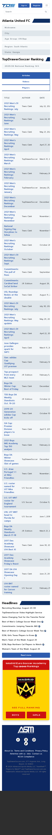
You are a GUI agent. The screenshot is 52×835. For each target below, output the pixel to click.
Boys (15, 715)
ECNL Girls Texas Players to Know (18, 635)
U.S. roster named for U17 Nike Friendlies (9, 488)
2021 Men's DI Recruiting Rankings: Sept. (11, 259)
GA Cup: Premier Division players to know (9, 429)
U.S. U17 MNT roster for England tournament (10, 502)
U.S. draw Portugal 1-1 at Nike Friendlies (10, 473)
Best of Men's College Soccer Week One (21, 621)
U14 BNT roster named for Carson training (11, 588)
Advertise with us (17, 753)
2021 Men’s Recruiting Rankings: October (9, 245)
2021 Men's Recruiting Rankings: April (10, 145)
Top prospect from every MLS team (11, 374)
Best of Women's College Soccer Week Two (22, 630)
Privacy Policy (41, 750)
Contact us (37, 753)
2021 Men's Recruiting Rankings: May (11, 131)
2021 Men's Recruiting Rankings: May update (11, 319)
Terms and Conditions (24, 750)
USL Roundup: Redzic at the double (11, 294)
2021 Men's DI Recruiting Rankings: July (11, 106)
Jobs (29, 753)
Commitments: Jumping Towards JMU (20, 626)
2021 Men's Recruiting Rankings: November (10, 216)
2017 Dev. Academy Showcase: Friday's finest (11, 559)
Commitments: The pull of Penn (11, 272)
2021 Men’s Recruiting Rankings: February (9, 173)
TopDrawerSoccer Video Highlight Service (22, 612)
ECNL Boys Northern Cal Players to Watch (22, 644)
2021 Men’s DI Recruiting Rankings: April (11, 333)
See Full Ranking (26, 707)
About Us (8, 750)
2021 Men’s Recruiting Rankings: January (9, 188)
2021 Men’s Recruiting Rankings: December (9, 202)
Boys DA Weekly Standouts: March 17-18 (10, 531)
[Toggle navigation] (47, 5)
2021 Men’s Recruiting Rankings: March (9, 159)
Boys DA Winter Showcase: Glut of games (11, 459)
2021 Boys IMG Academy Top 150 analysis (11, 445)
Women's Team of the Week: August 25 (21, 649)
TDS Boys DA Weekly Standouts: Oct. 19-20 (10, 399)
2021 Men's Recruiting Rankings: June (10, 119)
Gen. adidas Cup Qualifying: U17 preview (10, 362)
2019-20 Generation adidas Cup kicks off (10, 413)
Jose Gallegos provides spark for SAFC (11, 348)
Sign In (24, 5)
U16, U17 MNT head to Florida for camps (11, 516)
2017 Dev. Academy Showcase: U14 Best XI (10, 545)
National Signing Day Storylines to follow (10, 231)
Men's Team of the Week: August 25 (19, 639)
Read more (26, 655)
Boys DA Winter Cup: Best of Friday (11, 386)
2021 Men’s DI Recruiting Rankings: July (11, 306)
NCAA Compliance (26, 756)
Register (36, 5)
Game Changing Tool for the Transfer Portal (23, 617)
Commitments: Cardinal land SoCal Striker (11, 283)
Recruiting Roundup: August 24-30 (19, 608)
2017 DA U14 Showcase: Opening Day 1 (10, 574)
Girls (36, 715)
